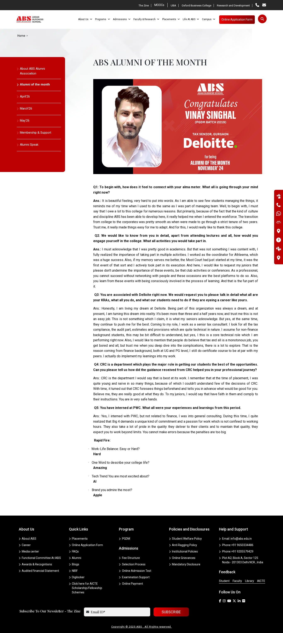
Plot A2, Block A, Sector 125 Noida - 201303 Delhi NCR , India (242, 560)
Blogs (75, 564)
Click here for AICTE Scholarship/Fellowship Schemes (87, 588)
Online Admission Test (136, 570)
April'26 (25, 96)
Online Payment (132, 583)
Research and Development (233, 5)
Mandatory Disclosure (186, 564)
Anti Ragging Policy (184, 545)
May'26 (24, 120)
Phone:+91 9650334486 (237, 545)
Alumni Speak (29, 144)
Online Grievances (183, 558)
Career (26, 545)
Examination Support (136, 577)
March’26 (26, 108)
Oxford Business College (196, 5)
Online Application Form (87, 545)
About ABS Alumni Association (32, 71)
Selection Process (133, 564)
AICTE (261, 580)
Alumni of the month (35, 84)
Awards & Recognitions (37, 564)
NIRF (75, 570)
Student (224, 580)
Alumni (76, 558)
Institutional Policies (185, 551)
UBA (173, 5)
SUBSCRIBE (171, 612)
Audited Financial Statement (40, 570)
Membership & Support (35, 132)
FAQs (75, 551)
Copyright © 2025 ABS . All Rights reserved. (141, 626)
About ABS (29, 538)
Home (21, 35)
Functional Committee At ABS (41, 558)
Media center (30, 551)
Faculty (237, 580)
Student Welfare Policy (187, 538)
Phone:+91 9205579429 (237, 551)
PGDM (126, 538)
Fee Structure (131, 558)
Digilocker (78, 577)
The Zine (144, 5)
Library (249, 580)
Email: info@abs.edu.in (237, 538)
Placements (80, 538)
